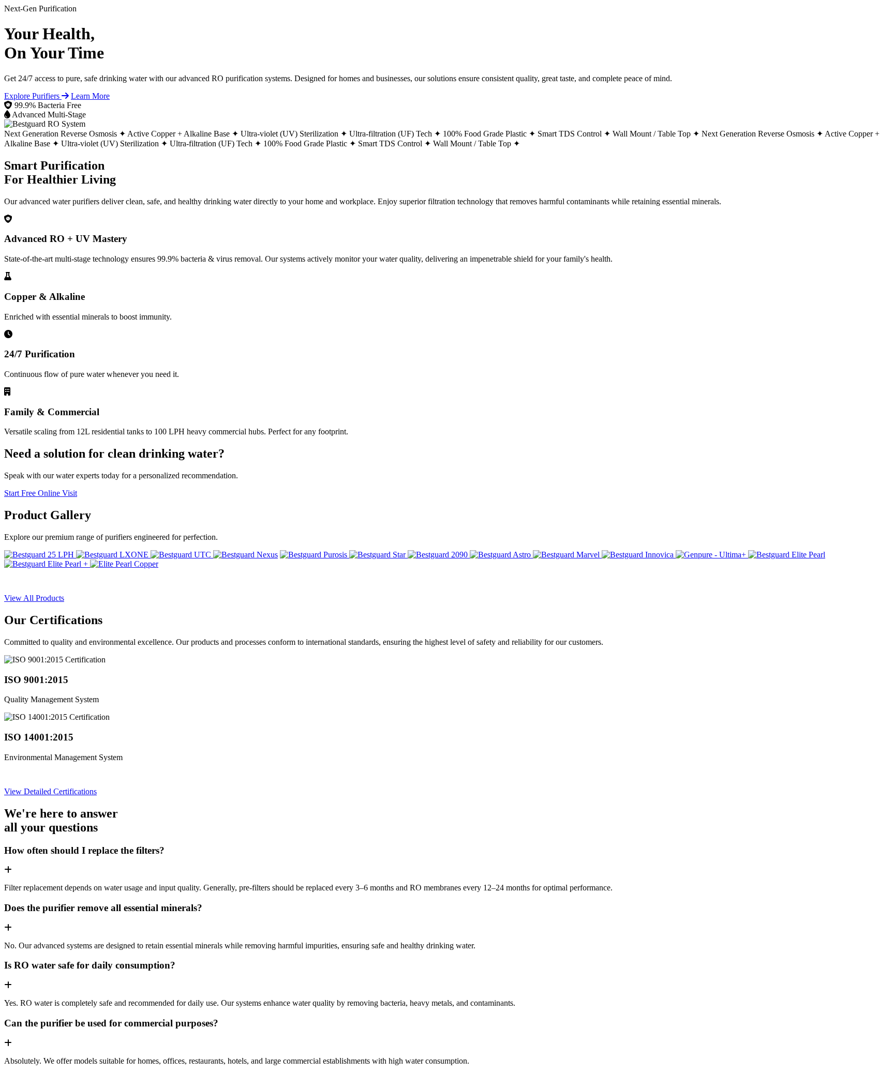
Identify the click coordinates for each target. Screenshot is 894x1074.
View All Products (34, 598)
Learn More (90, 96)
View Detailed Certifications (50, 791)
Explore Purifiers (33, 96)
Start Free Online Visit (40, 493)
